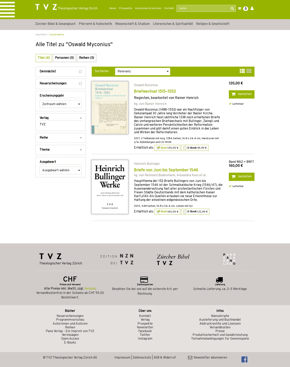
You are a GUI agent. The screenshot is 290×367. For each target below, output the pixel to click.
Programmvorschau (70, 320)
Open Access (70, 339)
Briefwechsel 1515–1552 (155, 91)
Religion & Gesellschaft (212, 24)
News (112, 8)
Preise (220, 331)
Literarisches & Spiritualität (173, 24)
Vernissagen (70, 335)
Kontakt (169, 8)
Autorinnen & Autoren (148, 8)
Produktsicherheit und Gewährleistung (220, 335)
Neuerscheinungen (53, 84)
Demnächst (48, 72)
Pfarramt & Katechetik (95, 24)
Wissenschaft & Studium (132, 24)
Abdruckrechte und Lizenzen (220, 324)
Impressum (122, 358)
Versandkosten (220, 328)
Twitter (145, 335)
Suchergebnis (57, 34)
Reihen (70, 328)
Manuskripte (220, 316)
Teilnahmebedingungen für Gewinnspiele (220, 339)
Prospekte (125, 8)
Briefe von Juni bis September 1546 (166, 170)
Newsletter (145, 328)
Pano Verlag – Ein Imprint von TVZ (70, 331)
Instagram (145, 339)
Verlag (145, 320)
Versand (89, 289)
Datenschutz (142, 358)
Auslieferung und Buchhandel (220, 320)
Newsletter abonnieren (209, 358)
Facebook (145, 331)
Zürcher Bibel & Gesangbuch (55, 24)
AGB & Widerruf (164, 358)
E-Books (70, 343)
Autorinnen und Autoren (70, 324)
